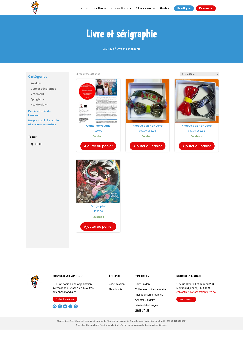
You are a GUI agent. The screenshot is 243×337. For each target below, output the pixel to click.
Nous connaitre (92, 8)
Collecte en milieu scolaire (150, 289)
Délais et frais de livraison (39, 113)
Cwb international (65, 299)
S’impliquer (144, 8)
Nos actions (119, 8)
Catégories (37, 76)
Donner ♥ (205, 8)
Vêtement (37, 94)
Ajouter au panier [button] (98, 146)
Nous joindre (186, 299)
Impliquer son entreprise (149, 294)
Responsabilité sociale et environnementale (43, 122)
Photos (165, 8)
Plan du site (115, 289)
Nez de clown (39, 104)
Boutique (183, 8)
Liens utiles (142, 310)
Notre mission (116, 284)
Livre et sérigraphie (43, 89)
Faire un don (142, 284)
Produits (36, 83)
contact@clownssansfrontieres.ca (196, 292)
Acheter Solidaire (145, 300)
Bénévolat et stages (146, 305)
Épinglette (37, 99)
